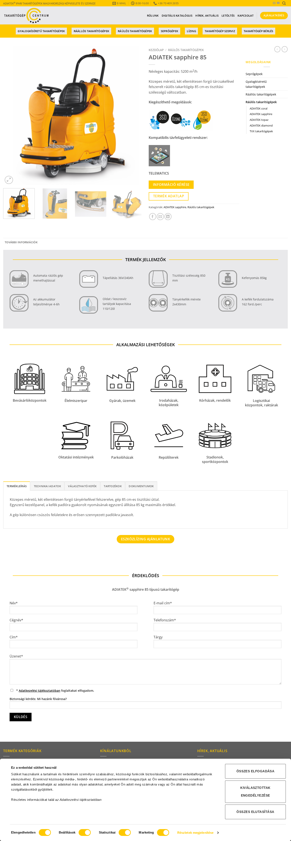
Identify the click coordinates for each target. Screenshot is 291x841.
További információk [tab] (21, 242)
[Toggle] (285, 74)
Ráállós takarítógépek (91, 31)
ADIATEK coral (258, 108)
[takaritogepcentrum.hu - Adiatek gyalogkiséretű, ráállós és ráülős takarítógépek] (26, 15)
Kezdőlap (156, 50)
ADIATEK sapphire (175, 207)
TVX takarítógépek (261, 131)
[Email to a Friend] (160, 216)
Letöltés (228, 15)
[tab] (16, 485)
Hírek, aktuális (207, 15)
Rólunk (153, 15)
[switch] (85, 832)
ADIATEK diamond (261, 125)
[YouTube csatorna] (278, 3)
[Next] (134, 116)
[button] (284, 3)
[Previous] (11, 116)
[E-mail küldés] (274, 3)
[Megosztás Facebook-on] (152, 216)
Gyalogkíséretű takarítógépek (41, 31)
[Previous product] (285, 49)
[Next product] (277, 49)
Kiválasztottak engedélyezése (255, 791)
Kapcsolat (246, 15)
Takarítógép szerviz (220, 31)
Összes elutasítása (255, 812)
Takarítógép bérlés (258, 31)
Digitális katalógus (177, 15)
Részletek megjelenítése (195, 832)
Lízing (191, 31)
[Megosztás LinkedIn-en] (167, 216)
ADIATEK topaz (259, 120)
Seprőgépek (169, 31)
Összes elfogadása (255, 771)
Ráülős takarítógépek (135, 31)
